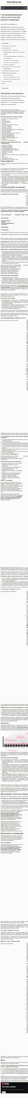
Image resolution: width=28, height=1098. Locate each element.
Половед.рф (14, 2)
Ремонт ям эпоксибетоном (11, 60)
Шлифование (7, 68)
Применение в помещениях (8, 73)
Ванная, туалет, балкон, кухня (11, 79)
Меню (2, 8)
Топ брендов (7, 58)
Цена (3, 83)
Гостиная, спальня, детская (11, 77)
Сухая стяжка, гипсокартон (11, 62)
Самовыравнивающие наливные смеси (14, 56)
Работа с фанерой (8, 64)
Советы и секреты (6, 81)
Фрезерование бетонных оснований (11, 66)
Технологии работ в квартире (9, 50)
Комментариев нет (12, 24)
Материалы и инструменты (8, 46)
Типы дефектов (6, 48)
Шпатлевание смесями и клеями (10, 70)
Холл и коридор (8, 75)
